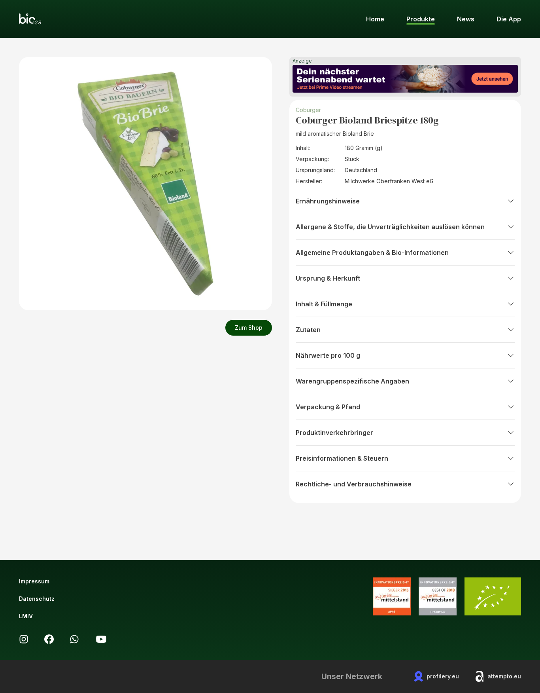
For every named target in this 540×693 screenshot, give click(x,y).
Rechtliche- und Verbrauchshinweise (354, 484)
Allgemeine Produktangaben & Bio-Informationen (372, 252)
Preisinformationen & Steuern (342, 458)
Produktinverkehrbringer (334, 433)
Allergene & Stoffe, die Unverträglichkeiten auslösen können (390, 227)
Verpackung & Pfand (328, 407)
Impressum (34, 581)
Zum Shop (248, 327)
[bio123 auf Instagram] (23, 639)
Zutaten (308, 330)
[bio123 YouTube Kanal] (101, 639)
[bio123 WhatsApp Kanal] (74, 639)
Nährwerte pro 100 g (328, 355)
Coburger (308, 109)
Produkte (420, 19)
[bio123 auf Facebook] (49, 639)
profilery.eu (443, 676)
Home (375, 19)
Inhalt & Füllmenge (324, 304)
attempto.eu (504, 676)
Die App (509, 19)
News (465, 19)
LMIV (26, 616)
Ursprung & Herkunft (328, 278)
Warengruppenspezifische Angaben (352, 381)
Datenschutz (37, 598)
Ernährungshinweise (328, 201)
